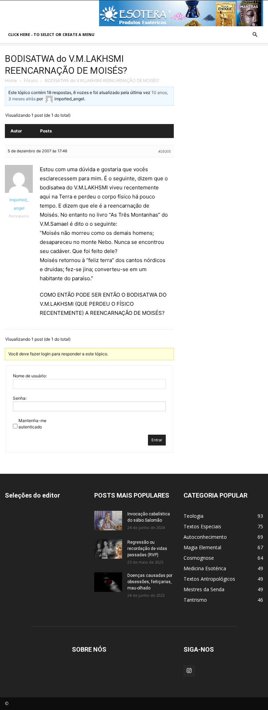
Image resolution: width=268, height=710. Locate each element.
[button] (254, 34)
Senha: (20, 398)
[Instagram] (189, 670)
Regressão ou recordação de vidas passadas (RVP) (147, 548)
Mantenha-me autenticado (32, 423)
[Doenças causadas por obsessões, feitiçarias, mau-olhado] (108, 582)
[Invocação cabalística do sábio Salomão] (108, 520)
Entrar (156, 439)
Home (11, 81)
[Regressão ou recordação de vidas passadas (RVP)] (108, 549)
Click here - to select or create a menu (51, 34)
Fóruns (31, 81)
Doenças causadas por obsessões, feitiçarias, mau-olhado (149, 582)
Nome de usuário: (30, 375)
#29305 (164, 151)
